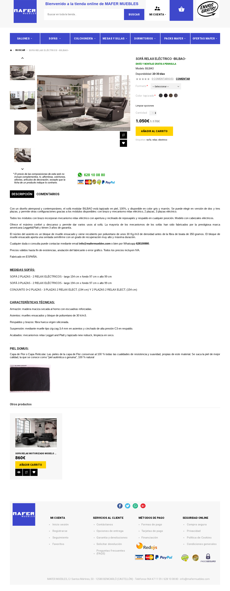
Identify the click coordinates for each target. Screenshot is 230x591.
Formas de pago (151, 524)
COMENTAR (183, 78)
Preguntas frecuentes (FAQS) (111, 552)
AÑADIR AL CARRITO (154, 131)
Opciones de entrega (109, 531)
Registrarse (59, 531)
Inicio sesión (60, 524)
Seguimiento (60, 537)
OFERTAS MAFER (204, 38)
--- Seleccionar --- (161, 86)
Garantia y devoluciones (111, 537)
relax (154, 139)
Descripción (22, 194)
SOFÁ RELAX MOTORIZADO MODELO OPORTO (39, 453)
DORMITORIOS (143, 38)
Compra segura (197, 524)
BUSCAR (20, 50)
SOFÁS (53, 38)
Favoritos (58, 544)
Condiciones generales (202, 544)
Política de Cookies (199, 537)
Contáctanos (104, 524)
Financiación (149, 537)
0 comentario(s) (163, 78)
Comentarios (47, 194)
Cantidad (141, 112)
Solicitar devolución (109, 544)
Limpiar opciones (145, 105)
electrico (162, 139)
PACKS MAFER (173, 38)
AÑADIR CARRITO (30, 464)
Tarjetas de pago (152, 531)
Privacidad (194, 531)
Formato (141, 86)
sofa (148, 139)
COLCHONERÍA (83, 38)
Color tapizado (145, 95)
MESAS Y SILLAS (114, 38)
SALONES (23, 38)
